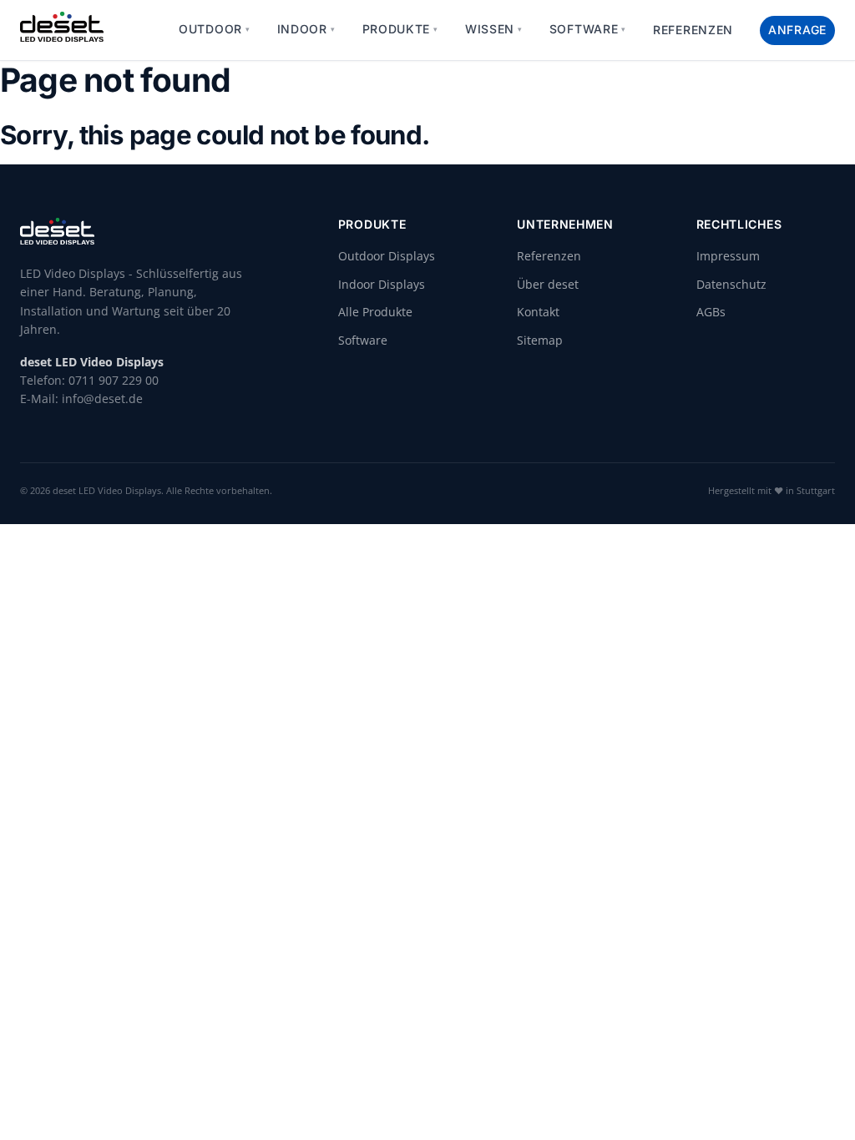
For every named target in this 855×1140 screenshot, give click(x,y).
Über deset (548, 284)
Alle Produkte (375, 312)
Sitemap (540, 340)
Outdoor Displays (386, 256)
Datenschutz (731, 284)
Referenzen (693, 30)
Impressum (728, 256)
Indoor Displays (381, 284)
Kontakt (538, 312)
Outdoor (214, 29)
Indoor (306, 29)
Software (587, 29)
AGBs (711, 312)
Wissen (494, 29)
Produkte (400, 29)
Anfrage (797, 30)
